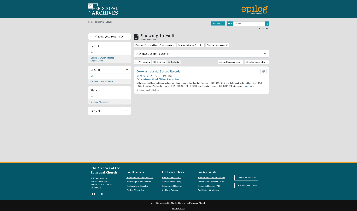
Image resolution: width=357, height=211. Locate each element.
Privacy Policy (178, 208)
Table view (175, 61)
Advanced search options (153, 53)
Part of (95, 46)
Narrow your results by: (109, 36)
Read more (249, 85)
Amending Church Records (138, 181)
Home (90, 21)
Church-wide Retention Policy (211, 181)
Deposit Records (247, 185)
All (92, 52)
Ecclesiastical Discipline (137, 185)
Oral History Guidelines (208, 190)
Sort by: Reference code (230, 61)
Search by (217, 23)
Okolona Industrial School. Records (158, 71)
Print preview (144, 61)
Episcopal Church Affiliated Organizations (109, 59)
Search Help (263, 28)
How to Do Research (171, 177)
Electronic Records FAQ (209, 185)
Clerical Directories (135, 190)
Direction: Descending (256, 61)
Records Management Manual (211, 177)
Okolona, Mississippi (109, 102)
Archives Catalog (170, 190)
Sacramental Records (172, 185)
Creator (95, 69)
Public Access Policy (171, 181)
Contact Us (96, 187)
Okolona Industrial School (109, 82)
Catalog (109, 21)
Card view (160, 61)
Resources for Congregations (139, 177)
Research (99, 21)
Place (94, 90)
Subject (95, 111)
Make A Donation (246, 177)
